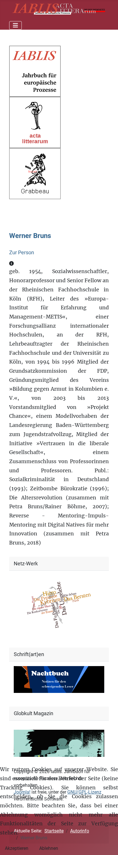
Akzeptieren (16, 848)
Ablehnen (48, 848)
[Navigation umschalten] (15, 25)
